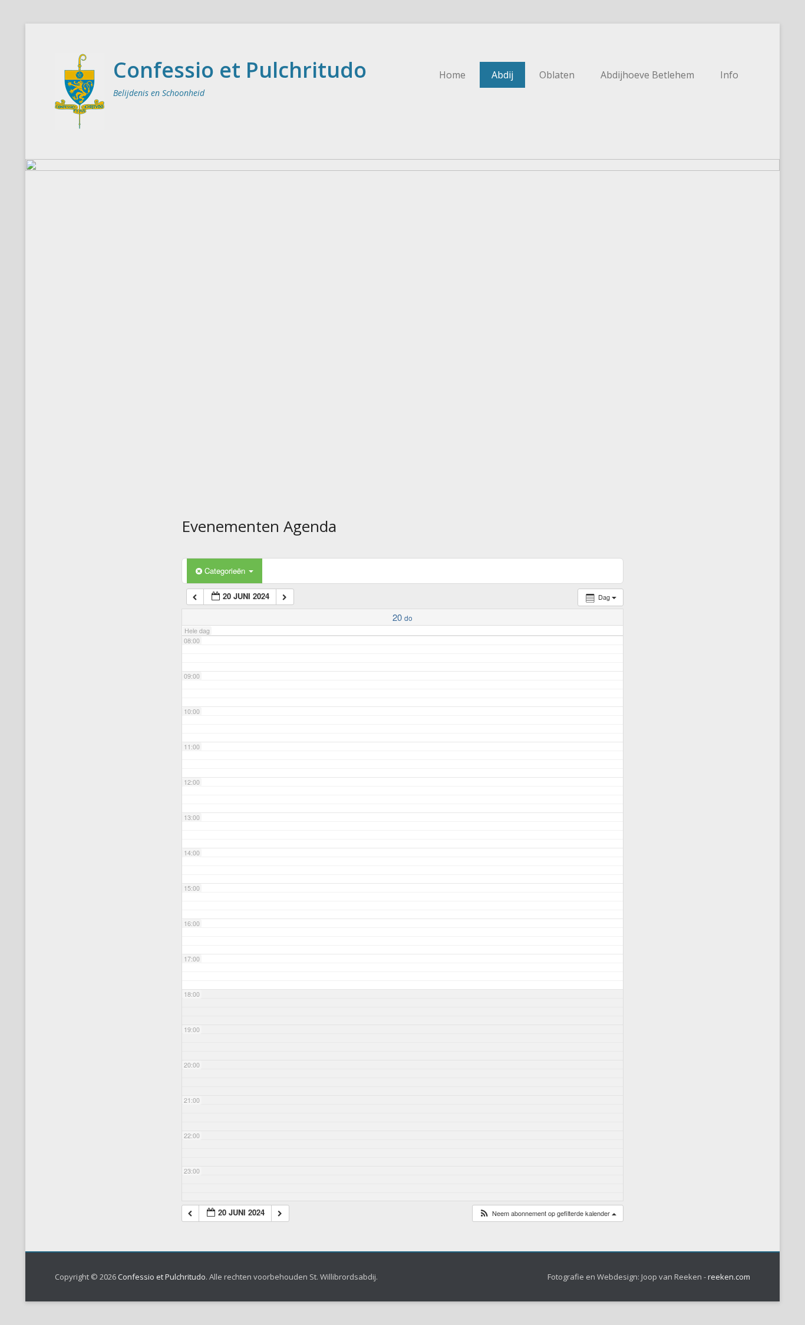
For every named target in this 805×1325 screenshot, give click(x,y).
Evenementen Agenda (259, 526)
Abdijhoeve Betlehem (647, 74)
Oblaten (557, 74)
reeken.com (729, 1276)
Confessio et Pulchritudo (240, 69)
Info (729, 74)
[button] (547, 1213)
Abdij (502, 74)
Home (452, 74)
